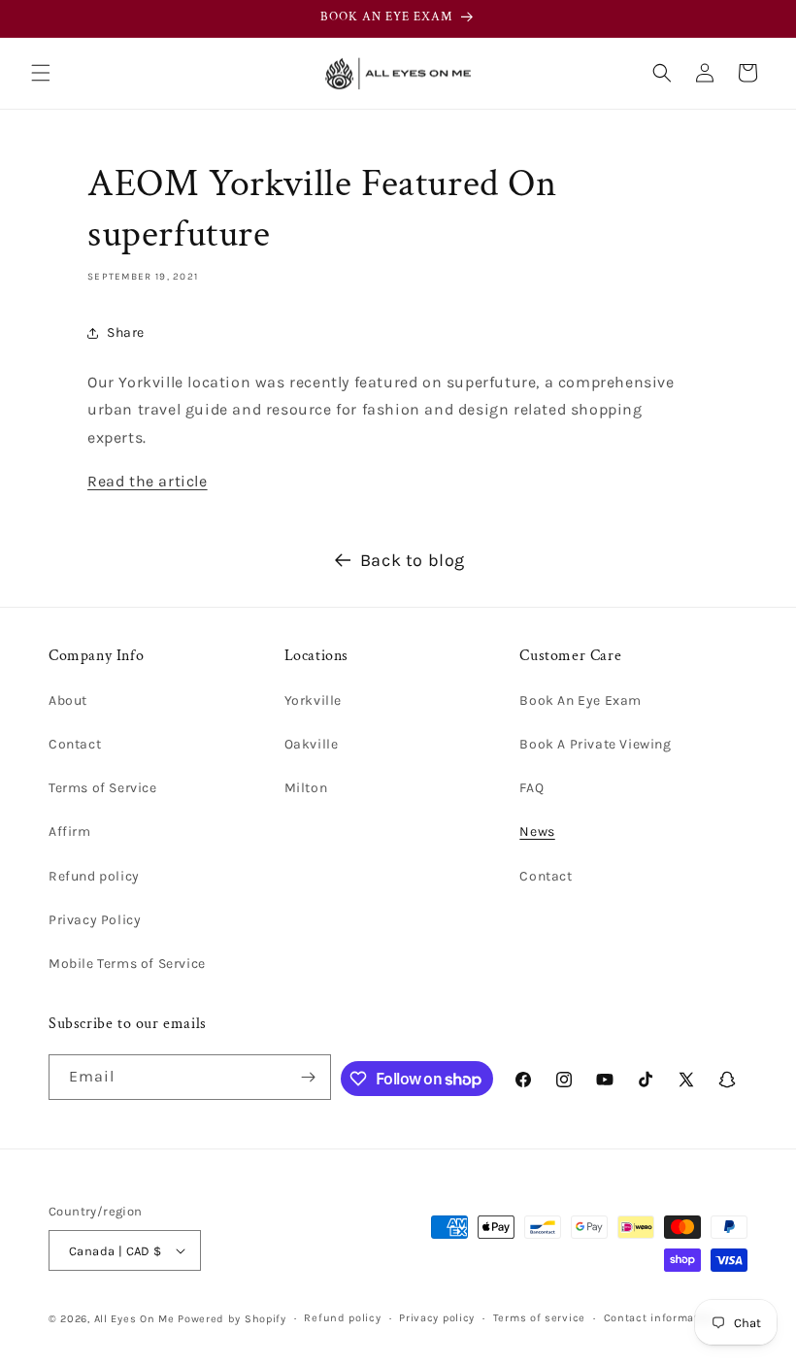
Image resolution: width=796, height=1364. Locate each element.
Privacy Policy (95, 920)
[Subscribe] (308, 1077)
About (68, 700)
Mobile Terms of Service (127, 963)
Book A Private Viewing (595, 744)
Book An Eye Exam (580, 700)
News (536, 831)
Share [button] (126, 332)
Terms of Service (103, 788)
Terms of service (539, 1318)
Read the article (147, 481)
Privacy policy (437, 1318)
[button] (40, 72)
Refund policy (94, 876)
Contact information (660, 1318)
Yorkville (313, 700)
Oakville (311, 744)
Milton (306, 788)
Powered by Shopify (232, 1319)
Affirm (70, 831)
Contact (75, 744)
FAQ (531, 788)
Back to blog (412, 560)
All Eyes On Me (134, 1319)
